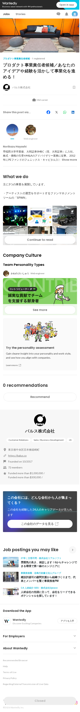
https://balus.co (17, 455)
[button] (41, 610)
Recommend (40, 397)
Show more (69, 160)
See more (40, 310)
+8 (70, 440)
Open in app (66, 4)
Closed (40, 701)
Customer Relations (18, 440)
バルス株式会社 (40, 431)
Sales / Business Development (49, 440)
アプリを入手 (67, 620)
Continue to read (40, 240)
